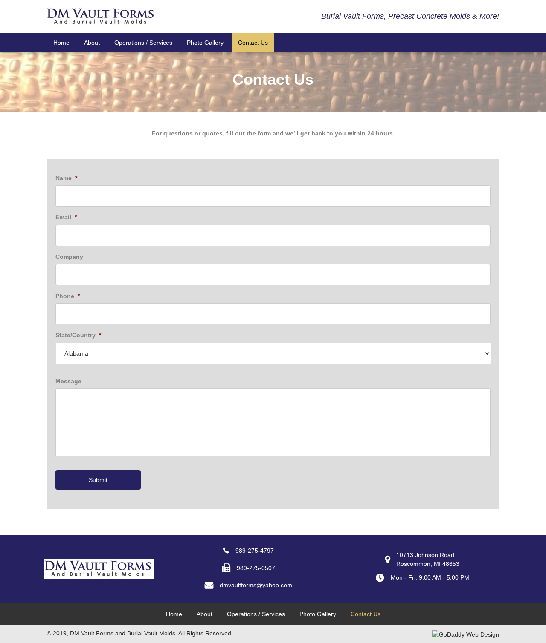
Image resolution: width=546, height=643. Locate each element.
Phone (67, 296)
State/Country (78, 335)
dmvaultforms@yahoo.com (256, 585)
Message (68, 381)
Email (66, 217)
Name (66, 178)
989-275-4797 (254, 550)
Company (69, 256)
